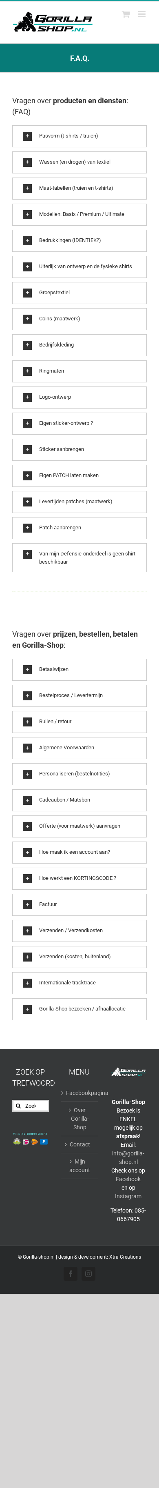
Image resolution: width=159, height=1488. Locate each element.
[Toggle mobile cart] (126, 14)
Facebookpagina (80, 1093)
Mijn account (79, 1165)
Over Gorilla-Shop (80, 1118)
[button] (79, 136)
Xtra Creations (125, 1257)
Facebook (128, 1179)
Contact (80, 1144)
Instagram (128, 1196)
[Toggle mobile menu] (142, 14)
